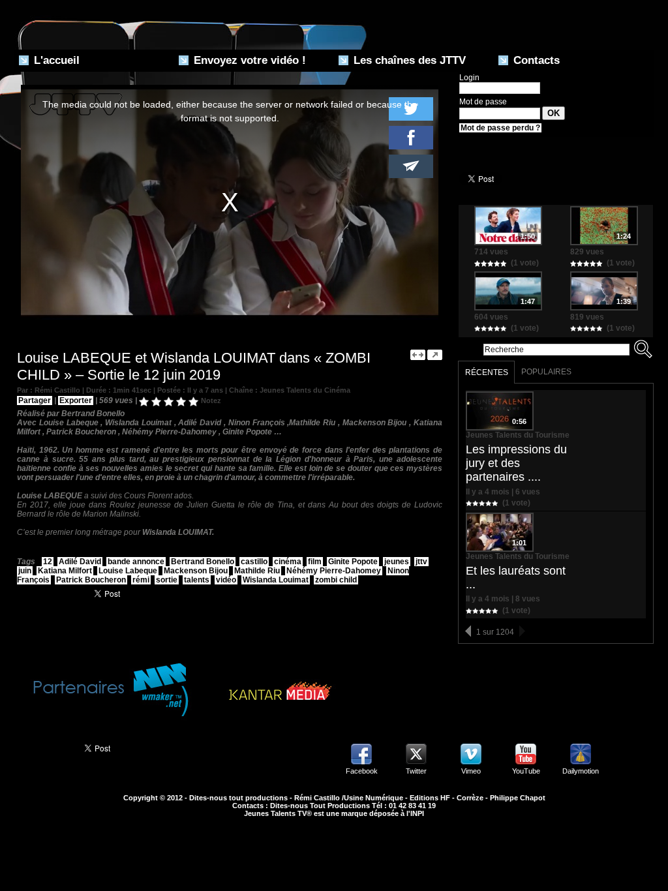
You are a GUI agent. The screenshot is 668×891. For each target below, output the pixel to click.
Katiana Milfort (65, 570)
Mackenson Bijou (196, 570)
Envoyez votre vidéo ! (248, 60)
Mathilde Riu (257, 570)
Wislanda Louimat (276, 579)
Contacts (535, 60)
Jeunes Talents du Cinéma (305, 390)
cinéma (287, 561)
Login (469, 77)
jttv (421, 561)
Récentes (486, 372)
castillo (254, 561)
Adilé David (80, 561)
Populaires (546, 371)
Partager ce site (43, 747)
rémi (140, 579)
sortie (166, 579)
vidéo (226, 579)
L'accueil (55, 60)
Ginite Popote (353, 561)
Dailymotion (580, 771)
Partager (34, 400)
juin (24, 570)
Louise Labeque (128, 570)
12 (47, 561)
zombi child (336, 579)
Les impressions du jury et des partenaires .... (516, 463)
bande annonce (136, 561)
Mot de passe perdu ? (500, 127)
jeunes (396, 561)
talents (196, 579)
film (315, 561)
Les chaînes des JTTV (408, 60)
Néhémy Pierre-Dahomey (333, 570)
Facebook (362, 771)
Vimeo (471, 771)
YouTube (526, 771)
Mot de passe (483, 101)
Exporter (75, 400)
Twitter (416, 771)
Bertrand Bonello (202, 561)
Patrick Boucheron (91, 579)
